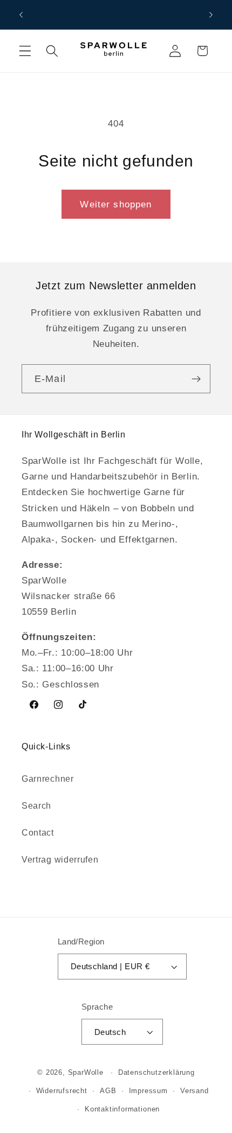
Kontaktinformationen (122, 1109)
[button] (25, 51)
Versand (194, 1091)
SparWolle (86, 1072)
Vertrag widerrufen (60, 859)
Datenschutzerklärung (156, 1072)
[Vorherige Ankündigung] (21, 14)
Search (36, 805)
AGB (108, 1091)
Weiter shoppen (116, 204)
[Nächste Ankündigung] (211, 14)
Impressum (148, 1091)
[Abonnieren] (196, 378)
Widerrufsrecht (61, 1091)
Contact (38, 832)
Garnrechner (48, 778)
